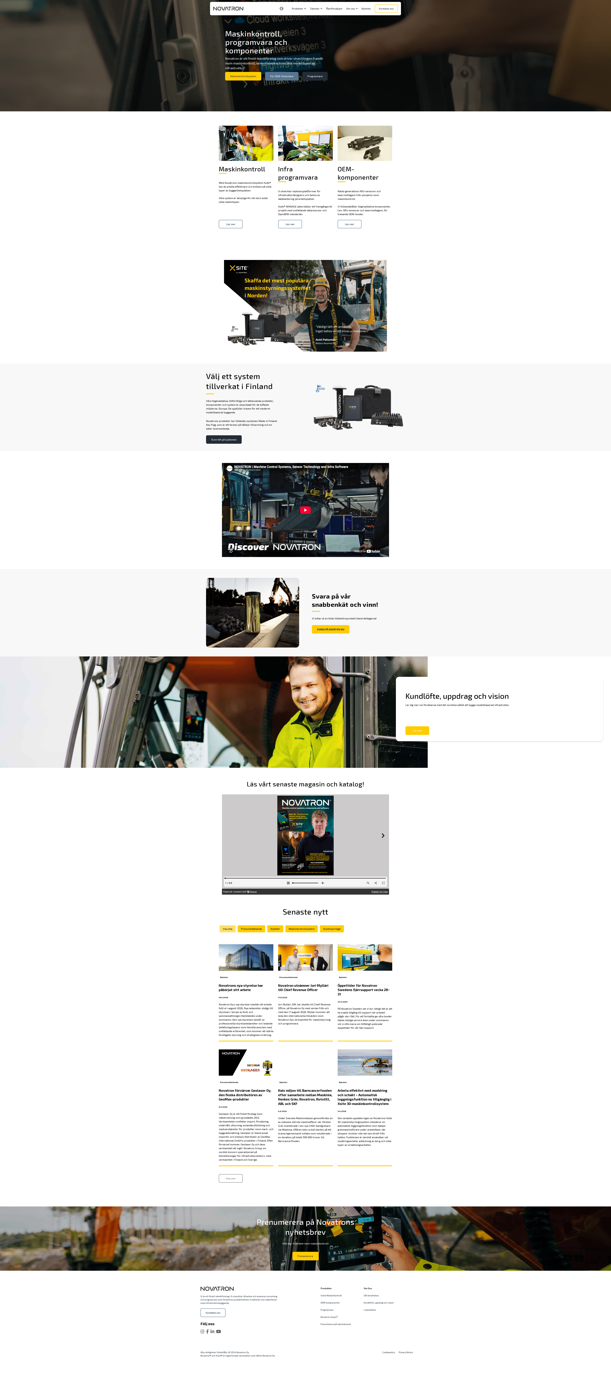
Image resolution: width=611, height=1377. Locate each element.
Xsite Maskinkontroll (331, 1295)
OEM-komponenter (330, 1302)
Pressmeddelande (251, 928)
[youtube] (218, 1331)
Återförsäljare (334, 8)
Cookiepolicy (388, 1352)
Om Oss (368, 1288)
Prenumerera (306, 1256)
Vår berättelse (371, 1295)
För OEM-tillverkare (281, 76)
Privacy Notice (406, 1352)
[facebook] (207, 1331)
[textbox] (282, 9)
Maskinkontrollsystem (243, 76)
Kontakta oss (386, 8)
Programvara (315, 76)
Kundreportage (332, 928)
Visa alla (227, 928)
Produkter (326, 1288)
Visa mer (231, 1178)
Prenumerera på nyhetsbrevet (336, 1324)
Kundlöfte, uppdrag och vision (379, 1302)
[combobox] (283, 8)
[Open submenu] (304, 9)
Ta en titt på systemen (224, 439)
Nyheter (366, 8)
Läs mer (417, 730)
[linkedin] (212, 1331)
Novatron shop (328, 1317)
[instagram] (202, 1331)
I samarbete (370, 1309)
